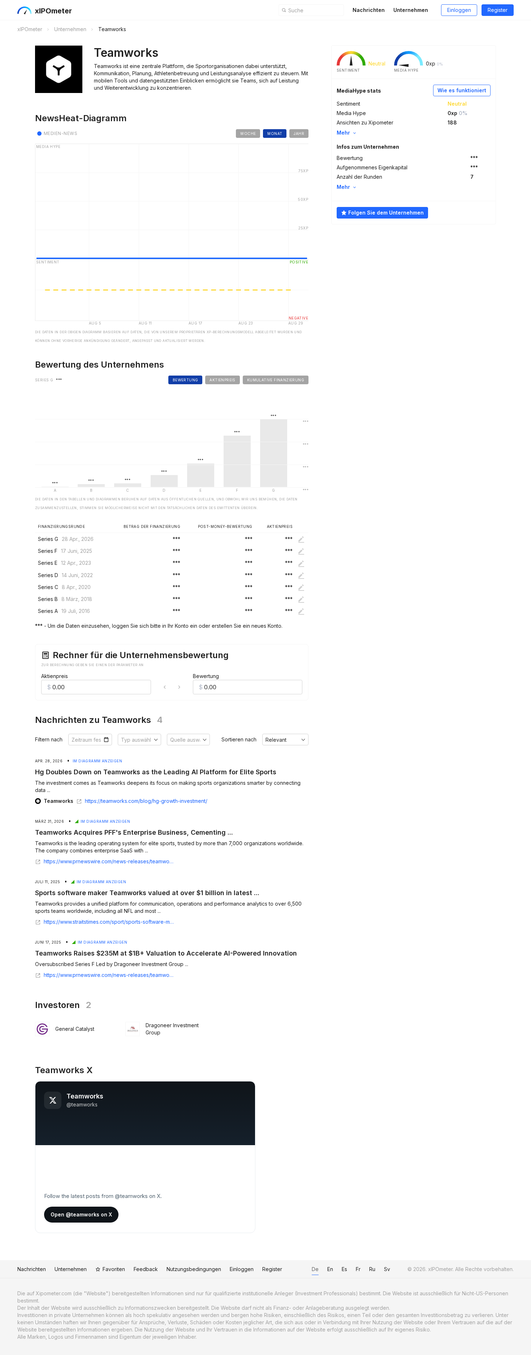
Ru (372, 1269)
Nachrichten (369, 10)
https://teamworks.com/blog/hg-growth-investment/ (146, 801)
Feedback (146, 1269)
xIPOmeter (53, 11)
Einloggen (459, 10)
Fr (358, 1269)
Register (498, 10)
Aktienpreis (54, 676)
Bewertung (206, 676)
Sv (387, 1269)
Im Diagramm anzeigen (97, 761)
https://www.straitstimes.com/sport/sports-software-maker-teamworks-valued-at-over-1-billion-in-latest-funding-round (109, 922)
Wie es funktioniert (461, 90)
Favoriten (114, 1269)
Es (344, 1269)
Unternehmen (410, 10)
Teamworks (58, 801)
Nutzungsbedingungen (194, 1269)
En (330, 1269)
